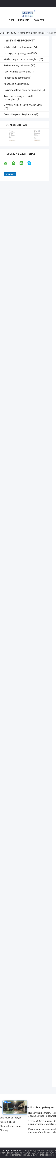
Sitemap (4, 1130)
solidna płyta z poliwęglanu (31, 33)
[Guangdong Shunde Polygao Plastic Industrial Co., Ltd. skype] (31, 163)
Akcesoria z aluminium (15, 84)
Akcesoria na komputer (16, 77)
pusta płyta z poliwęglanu (17, 53)
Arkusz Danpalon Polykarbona (19, 114)
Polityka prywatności (13, 1150)
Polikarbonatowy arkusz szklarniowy (22, 90)
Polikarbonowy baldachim (17, 65)
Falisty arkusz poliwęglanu (17, 71)
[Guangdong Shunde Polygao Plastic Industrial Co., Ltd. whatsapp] (15, 163)
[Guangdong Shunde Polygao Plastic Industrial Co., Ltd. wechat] (23, 163)
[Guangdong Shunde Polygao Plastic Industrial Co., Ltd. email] (7, 163)
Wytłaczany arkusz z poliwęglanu (21, 59)
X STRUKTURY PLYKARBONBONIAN (23, 105)
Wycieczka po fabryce (10, 1118)
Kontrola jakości (8, 1122)
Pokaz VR (39, 20)
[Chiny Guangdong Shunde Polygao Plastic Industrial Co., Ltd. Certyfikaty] (12, 135)
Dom (11, 20)
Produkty (23, 20)
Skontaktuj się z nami (10, 1126)
